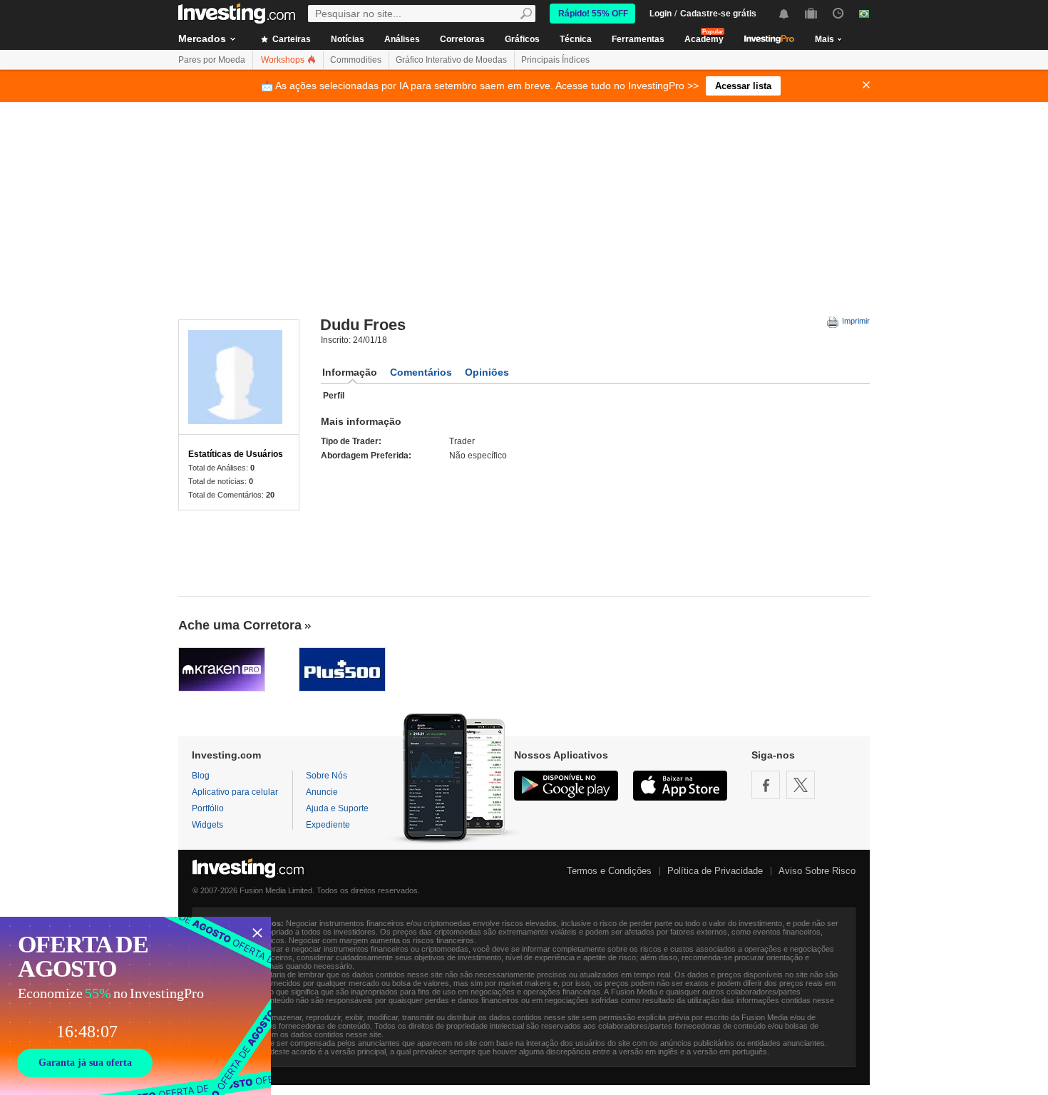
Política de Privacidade (715, 870)
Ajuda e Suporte (337, 808)
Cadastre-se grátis (718, 14)
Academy (704, 39)
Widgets (207, 825)
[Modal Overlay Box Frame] (135, 1006)
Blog (201, 776)
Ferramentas (638, 39)
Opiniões (487, 372)
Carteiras (290, 39)
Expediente (328, 825)
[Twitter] (800, 785)
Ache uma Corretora (240, 625)
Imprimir (855, 321)
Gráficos (522, 39)
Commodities (355, 60)
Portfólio (208, 808)
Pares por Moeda (211, 60)
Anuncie (322, 792)
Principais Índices (555, 60)
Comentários (421, 372)
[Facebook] (765, 785)
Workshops (284, 60)
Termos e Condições (609, 870)
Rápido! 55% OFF (593, 14)
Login (660, 14)
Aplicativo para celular (235, 792)
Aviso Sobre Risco (817, 870)
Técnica (576, 39)
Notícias (347, 39)
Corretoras (462, 39)
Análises (402, 39)
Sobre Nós (326, 776)
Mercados (202, 38)
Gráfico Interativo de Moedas (451, 60)
